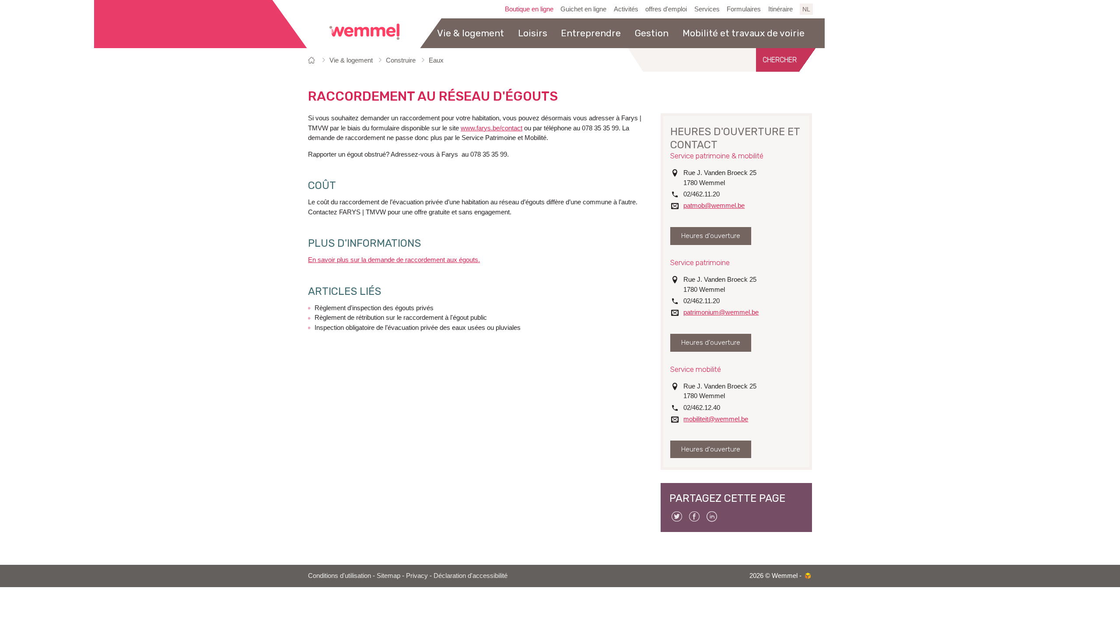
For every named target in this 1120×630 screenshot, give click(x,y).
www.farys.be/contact (491, 128)
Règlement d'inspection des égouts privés (374, 308)
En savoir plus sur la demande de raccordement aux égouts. (394, 259)
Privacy (417, 575)
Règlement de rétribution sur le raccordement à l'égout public (401, 317)
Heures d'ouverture (710, 236)
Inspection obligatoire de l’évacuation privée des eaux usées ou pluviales (418, 327)
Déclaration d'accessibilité (471, 575)
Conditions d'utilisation (339, 575)
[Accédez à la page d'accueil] (364, 32)
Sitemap (388, 575)
